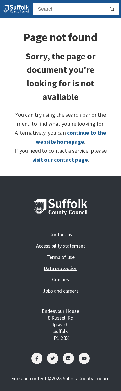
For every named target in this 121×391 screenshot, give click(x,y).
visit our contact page (60, 159)
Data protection (60, 268)
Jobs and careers (61, 290)
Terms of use (61, 257)
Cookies (60, 279)
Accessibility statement (60, 245)
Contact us (60, 234)
